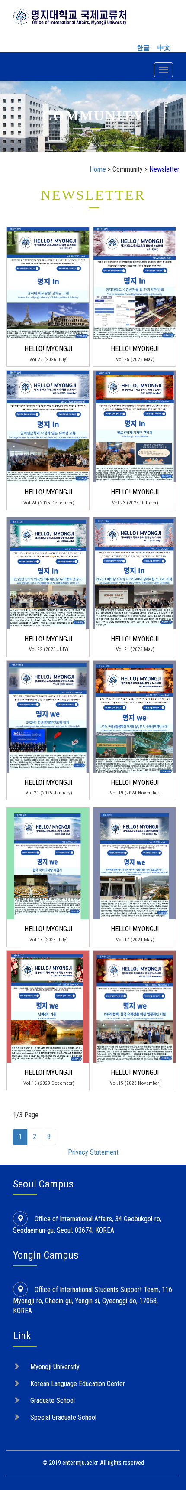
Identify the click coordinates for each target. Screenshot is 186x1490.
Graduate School (52, 1400)
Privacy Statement (93, 1152)
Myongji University (55, 1367)
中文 (163, 48)
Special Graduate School (63, 1417)
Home (98, 169)
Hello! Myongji (48, 349)
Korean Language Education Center (77, 1383)
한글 (143, 48)
